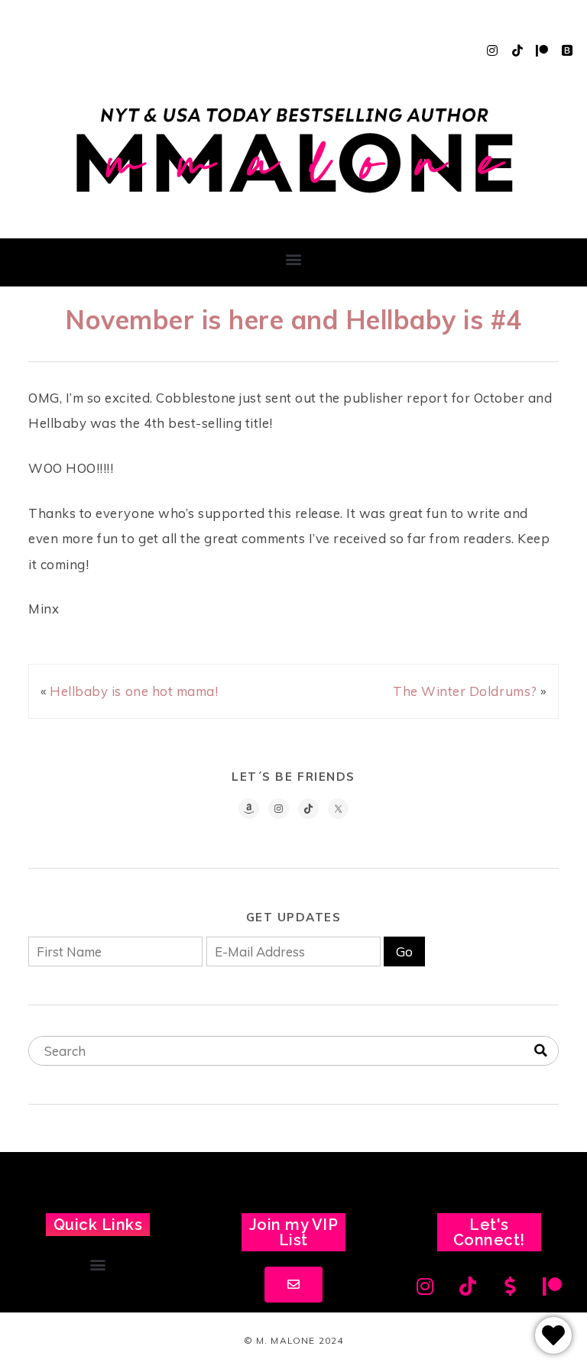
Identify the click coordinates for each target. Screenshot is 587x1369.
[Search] (540, 1051)
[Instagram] (492, 50)
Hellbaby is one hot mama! (134, 691)
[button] (293, 258)
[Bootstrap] (567, 50)
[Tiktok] (517, 50)
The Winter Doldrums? (465, 691)
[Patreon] (542, 50)
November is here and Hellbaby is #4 (293, 319)
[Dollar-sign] (510, 1286)
